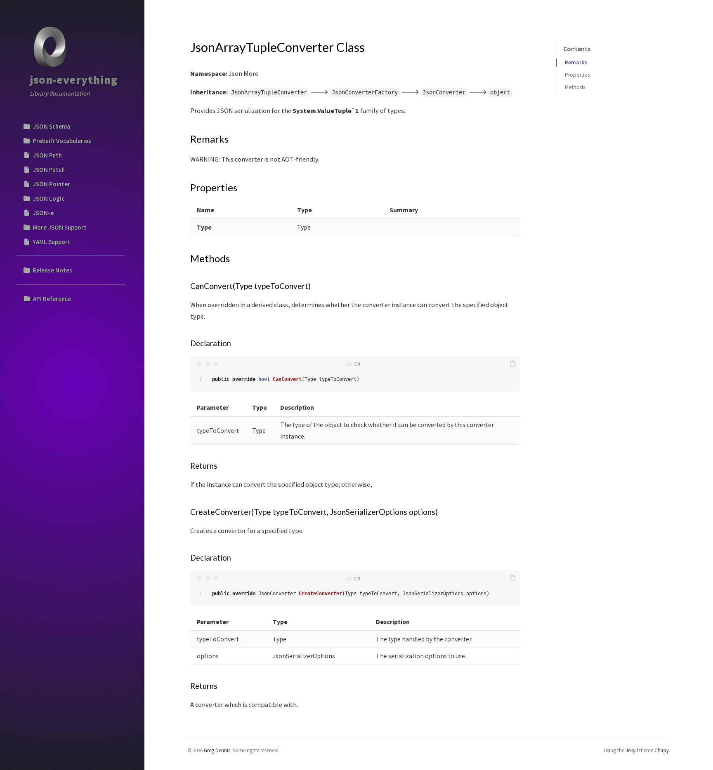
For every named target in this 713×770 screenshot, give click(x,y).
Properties (577, 74)
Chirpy (661, 750)
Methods (575, 87)
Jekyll (632, 750)
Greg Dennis (217, 750)
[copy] (512, 363)
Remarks (576, 62)
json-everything (74, 80)
